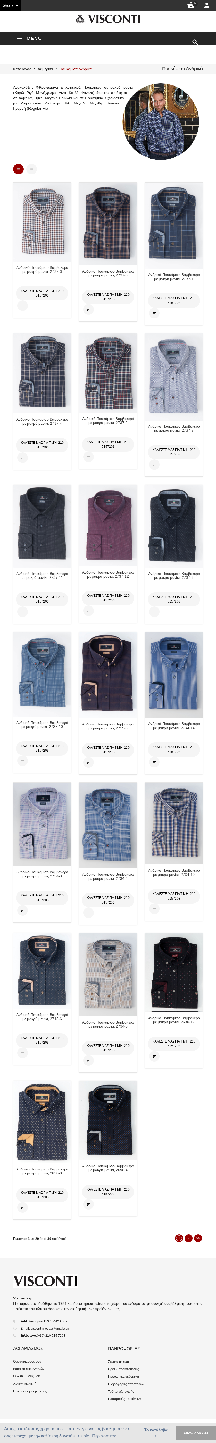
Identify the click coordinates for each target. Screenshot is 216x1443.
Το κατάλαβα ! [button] (156, 1433)
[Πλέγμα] (18, 169)
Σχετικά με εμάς (119, 1362)
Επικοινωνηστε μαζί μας (30, 1391)
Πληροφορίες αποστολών (126, 1384)
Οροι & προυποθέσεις (123, 1369)
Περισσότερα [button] (104, 1436)
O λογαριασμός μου (27, 1361)
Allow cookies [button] (196, 1433)
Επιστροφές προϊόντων (124, 1399)
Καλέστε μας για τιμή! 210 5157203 (42, 293)
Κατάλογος (22, 69)
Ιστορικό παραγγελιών (28, 1369)
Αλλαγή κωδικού (24, 1384)
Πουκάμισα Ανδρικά (76, 69)
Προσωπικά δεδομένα (123, 1376)
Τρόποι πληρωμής (121, 1391)
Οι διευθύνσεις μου (26, 1376)
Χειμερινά (45, 69)
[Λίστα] (31, 169)
